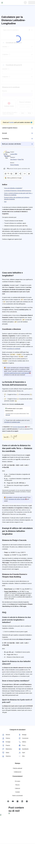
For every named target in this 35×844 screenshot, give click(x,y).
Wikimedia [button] (8, 415)
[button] (17, 122)
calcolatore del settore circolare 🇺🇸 (18, 499)
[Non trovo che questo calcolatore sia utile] (12, 173)
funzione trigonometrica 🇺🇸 (20, 427)
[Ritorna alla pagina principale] (9, 2)
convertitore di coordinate (13, 348)
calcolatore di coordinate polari (12, 422)
